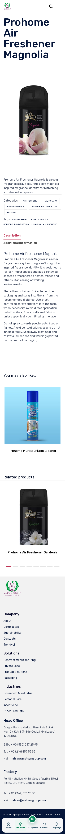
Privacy (37, 814)
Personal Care (12, 699)
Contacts (9, 638)
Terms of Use (51, 814)
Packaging (10, 677)
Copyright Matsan (20, 814)
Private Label (11, 666)
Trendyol (9, 644)
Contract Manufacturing (19, 660)
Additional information (20, 243)
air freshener (30, 201)
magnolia (38, 224)
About (7, 620)
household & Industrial (16, 224)
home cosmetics (16, 206)
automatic (51, 201)
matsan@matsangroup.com (28, 758)
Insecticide (10, 705)
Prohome (12, 212)
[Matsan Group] (7, 6)
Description (12, 235)
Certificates (11, 626)
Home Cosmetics (39, 219)
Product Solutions (15, 672)
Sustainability (12, 632)
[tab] (13, 235)
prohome (52, 224)
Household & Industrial (45, 206)
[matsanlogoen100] (12, 596)
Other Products (13, 711)
